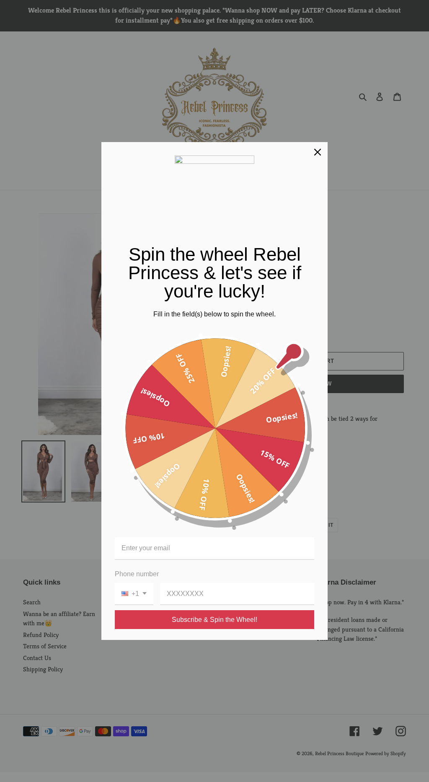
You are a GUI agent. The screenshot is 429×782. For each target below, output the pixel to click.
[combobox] (134, 594)
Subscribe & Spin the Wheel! (214, 619)
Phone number (137, 573)
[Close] (318, 152)
